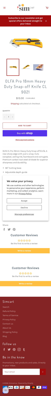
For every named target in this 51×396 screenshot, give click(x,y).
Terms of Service (10, 315)
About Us (7, 328)
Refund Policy (9, 311)
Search (6, 307)
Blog (5, 336)
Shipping (15, 103)
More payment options (25, 140)
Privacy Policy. (25, 193)
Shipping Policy (10, 332)
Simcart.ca (13, 383)
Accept (24, 201)
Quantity (6, 111)
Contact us (8, 323)
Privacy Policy (9, 319)
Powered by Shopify (25, 383)
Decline (24, 207)
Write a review (25, 283)
